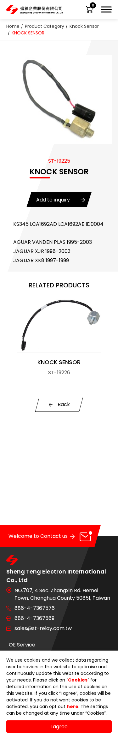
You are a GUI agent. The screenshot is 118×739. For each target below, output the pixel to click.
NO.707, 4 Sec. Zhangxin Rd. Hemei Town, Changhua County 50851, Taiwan (62, 594)
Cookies (77, 680)
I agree (59, 726)
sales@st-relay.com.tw (43, 628)
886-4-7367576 (34, 608)
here (72, 706)
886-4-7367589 (34, 618)
